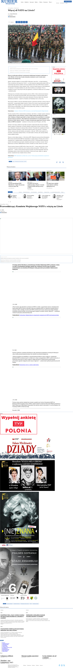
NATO (25, 161)
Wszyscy (20, 192)
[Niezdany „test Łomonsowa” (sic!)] (54, 196)
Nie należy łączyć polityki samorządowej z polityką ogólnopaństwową (52, 185)
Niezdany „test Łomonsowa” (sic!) (60, 197)
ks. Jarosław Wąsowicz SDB (55, 192)
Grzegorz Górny (46, 192)
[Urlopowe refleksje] (10, 196)
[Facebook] (17, 22)
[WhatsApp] (22, 22)
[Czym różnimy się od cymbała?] (39, 196)
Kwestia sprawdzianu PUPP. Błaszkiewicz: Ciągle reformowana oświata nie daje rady (16, 185)
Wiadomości (16, 8)
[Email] (24, 22)
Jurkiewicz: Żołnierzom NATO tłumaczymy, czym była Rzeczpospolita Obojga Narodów (31, 111)
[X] (19, 22)
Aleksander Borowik (26, 192)
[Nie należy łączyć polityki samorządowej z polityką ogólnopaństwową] (56, 176)
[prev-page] (8, 201)
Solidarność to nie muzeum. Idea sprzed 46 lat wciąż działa (20, 72)
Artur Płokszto (40, 192)
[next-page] (10, 201)
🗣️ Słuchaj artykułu (11, 16)
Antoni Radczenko (13, 13)
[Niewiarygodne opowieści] (25, 196)
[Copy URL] (26, 22)
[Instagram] (60, 162)
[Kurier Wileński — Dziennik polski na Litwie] (9, 2)
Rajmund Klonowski (59, 199)
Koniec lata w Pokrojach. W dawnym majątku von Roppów (20, 70)
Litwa (13, 161)
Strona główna (10, 8)
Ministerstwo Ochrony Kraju (19, 161)
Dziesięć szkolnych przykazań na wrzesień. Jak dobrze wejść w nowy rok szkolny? (24, 68)
